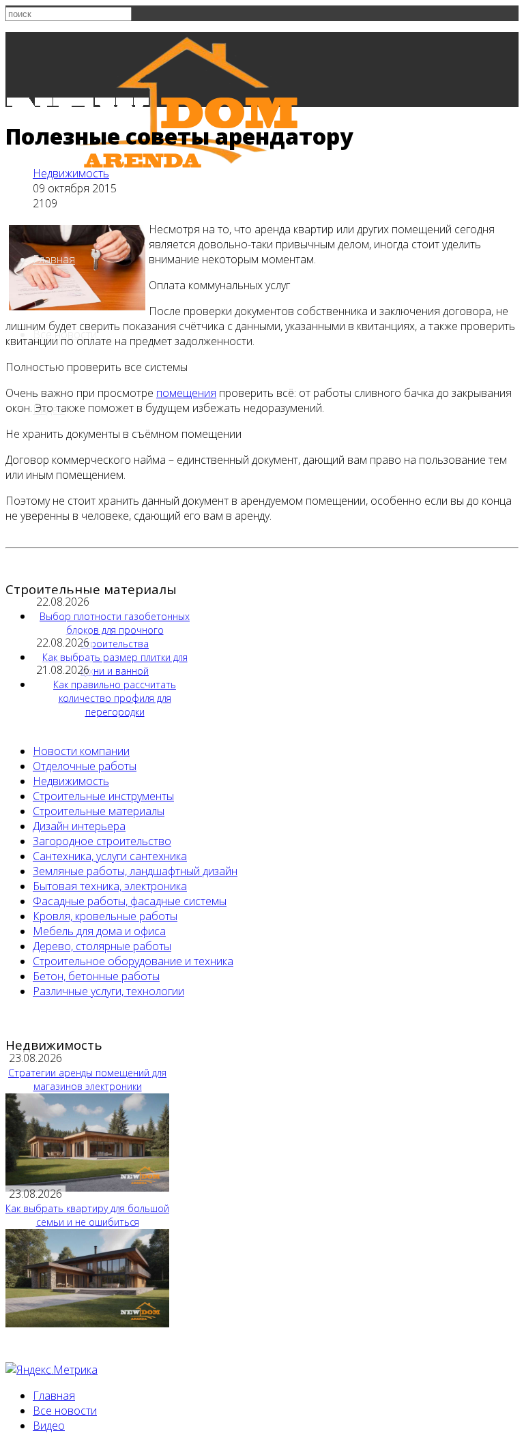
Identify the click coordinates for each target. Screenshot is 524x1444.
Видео (49, 1425)
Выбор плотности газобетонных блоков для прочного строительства (115, 630)
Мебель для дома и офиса (99, 931)
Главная (54, 259)
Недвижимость (71, 173)
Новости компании (81, 750)
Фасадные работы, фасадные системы (130, 901)
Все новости (65, 1410)
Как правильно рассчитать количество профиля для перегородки (114, 698)
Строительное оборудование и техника (133, 961)
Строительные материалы (98, 811)
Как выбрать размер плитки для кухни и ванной (115, 664)
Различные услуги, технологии (108, 991)
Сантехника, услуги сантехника (110, 856)
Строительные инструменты (103, 796)
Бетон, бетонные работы (96, 976)
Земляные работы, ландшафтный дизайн (135, 871)
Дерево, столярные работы (102, 946)
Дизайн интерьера (79, 826)
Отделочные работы (84, 765)
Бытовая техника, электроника (110, 886)
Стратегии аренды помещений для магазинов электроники (87, 1079)
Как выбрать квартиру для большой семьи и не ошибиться (87, 1215)
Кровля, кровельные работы (105, 916)
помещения (186, 392)
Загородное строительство (102, 841)
